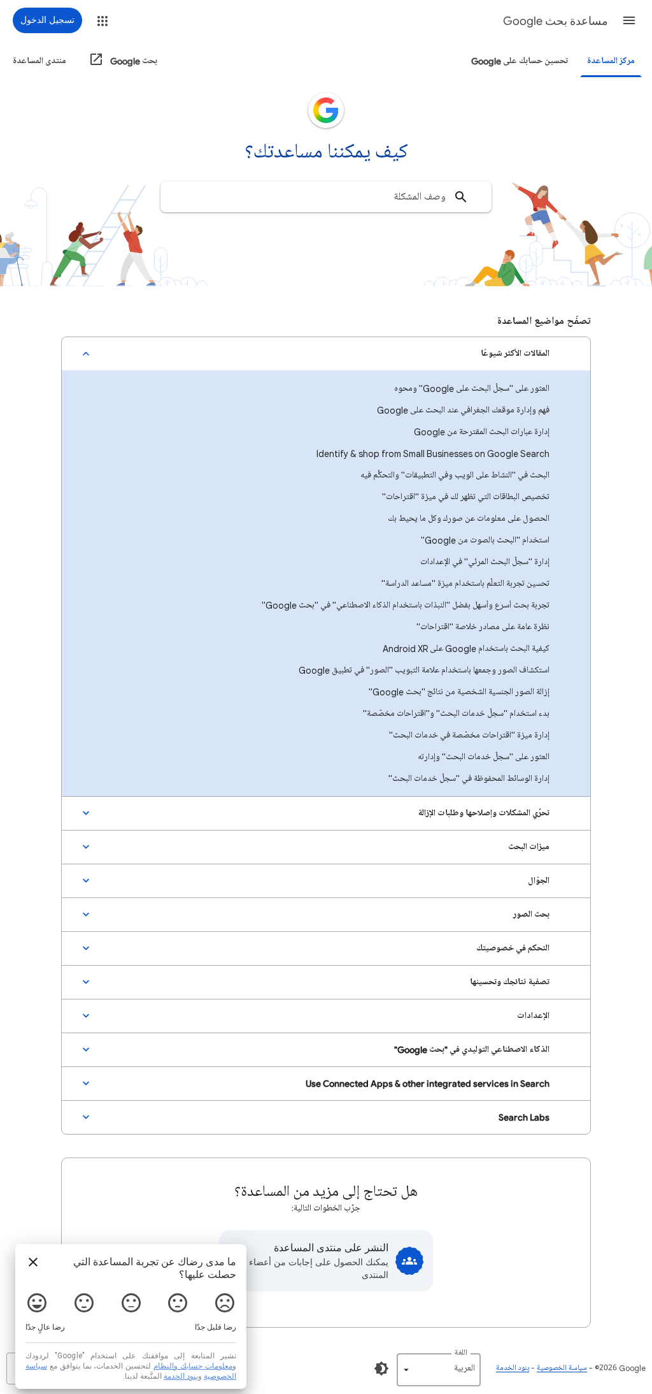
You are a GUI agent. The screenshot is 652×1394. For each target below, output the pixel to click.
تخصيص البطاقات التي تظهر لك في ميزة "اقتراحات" (465, 497)
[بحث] (461, 197)
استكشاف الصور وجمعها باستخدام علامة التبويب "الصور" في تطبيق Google (424, 670)
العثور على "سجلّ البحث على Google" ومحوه (471, 388)
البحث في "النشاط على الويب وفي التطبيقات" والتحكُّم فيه (454, 475)
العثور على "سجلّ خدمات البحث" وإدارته (483, 757)
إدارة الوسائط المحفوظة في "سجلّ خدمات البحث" (468, 779)
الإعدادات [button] (533, 1016)
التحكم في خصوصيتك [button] (512, 948)
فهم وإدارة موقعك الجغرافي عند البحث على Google (463, 410)
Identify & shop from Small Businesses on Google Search (432, 453)
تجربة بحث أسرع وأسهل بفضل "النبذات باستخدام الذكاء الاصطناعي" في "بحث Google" (405, 605)
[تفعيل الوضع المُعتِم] (381, 1368)
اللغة (461, 1352)
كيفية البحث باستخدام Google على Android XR (466, 649)
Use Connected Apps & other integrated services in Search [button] (427, 1083)
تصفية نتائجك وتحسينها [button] (509, 982)
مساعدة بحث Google (555, 21)
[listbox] (439, 1369)
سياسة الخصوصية (562, 1368)
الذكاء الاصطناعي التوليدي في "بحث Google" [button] (471, 1049)
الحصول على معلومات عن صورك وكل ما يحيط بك (468, 518)
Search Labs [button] (524, 1117)
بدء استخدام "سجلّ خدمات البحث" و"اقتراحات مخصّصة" (456, 714)
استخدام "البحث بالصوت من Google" (485, 540)
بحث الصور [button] (531, 914)
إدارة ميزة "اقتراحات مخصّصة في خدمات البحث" (469, 735)
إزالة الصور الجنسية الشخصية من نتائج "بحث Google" (459, 692)
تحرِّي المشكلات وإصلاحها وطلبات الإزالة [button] (483, 813)
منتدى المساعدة (39, 61)
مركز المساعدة (611, 61)
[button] (629, 20)
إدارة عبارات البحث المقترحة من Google (481, 432)
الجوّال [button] (538, 881)
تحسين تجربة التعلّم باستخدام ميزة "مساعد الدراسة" (465, 583)
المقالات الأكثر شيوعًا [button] (515, 353)
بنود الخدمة (512, 1368)
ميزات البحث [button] (528, 847)
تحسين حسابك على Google (519, 61)
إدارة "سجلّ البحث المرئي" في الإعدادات (484, 562)
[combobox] (326, 197)
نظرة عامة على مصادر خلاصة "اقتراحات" (482, 627)
